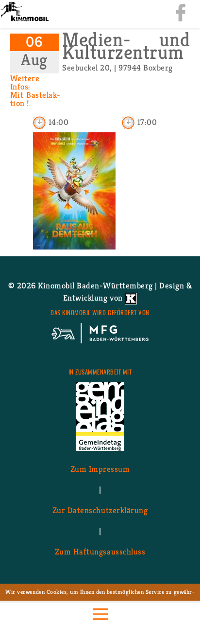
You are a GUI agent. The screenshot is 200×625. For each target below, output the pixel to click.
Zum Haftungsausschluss (100, 551)
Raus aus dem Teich (74, 238)
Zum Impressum (100, 469)
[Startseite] (24, 12)
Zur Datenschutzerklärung (100, 510)
